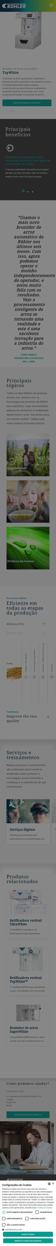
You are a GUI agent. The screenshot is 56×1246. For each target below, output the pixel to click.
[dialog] (28, 1213)
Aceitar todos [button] (28, 1234)
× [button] (53, 1184)
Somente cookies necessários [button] (28, 1241)
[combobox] (49, 1184)
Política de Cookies (45, 1208)
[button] (28, 1229)
